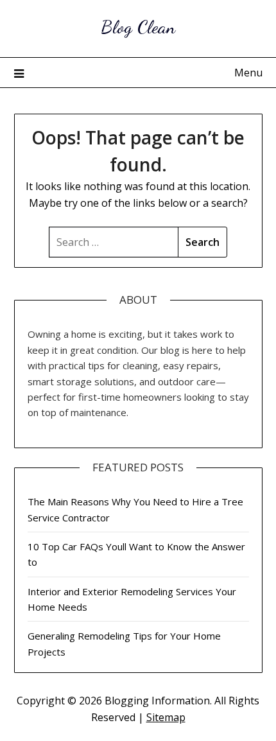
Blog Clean (138, 26)
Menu (248, 72)
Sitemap (165, 717)
